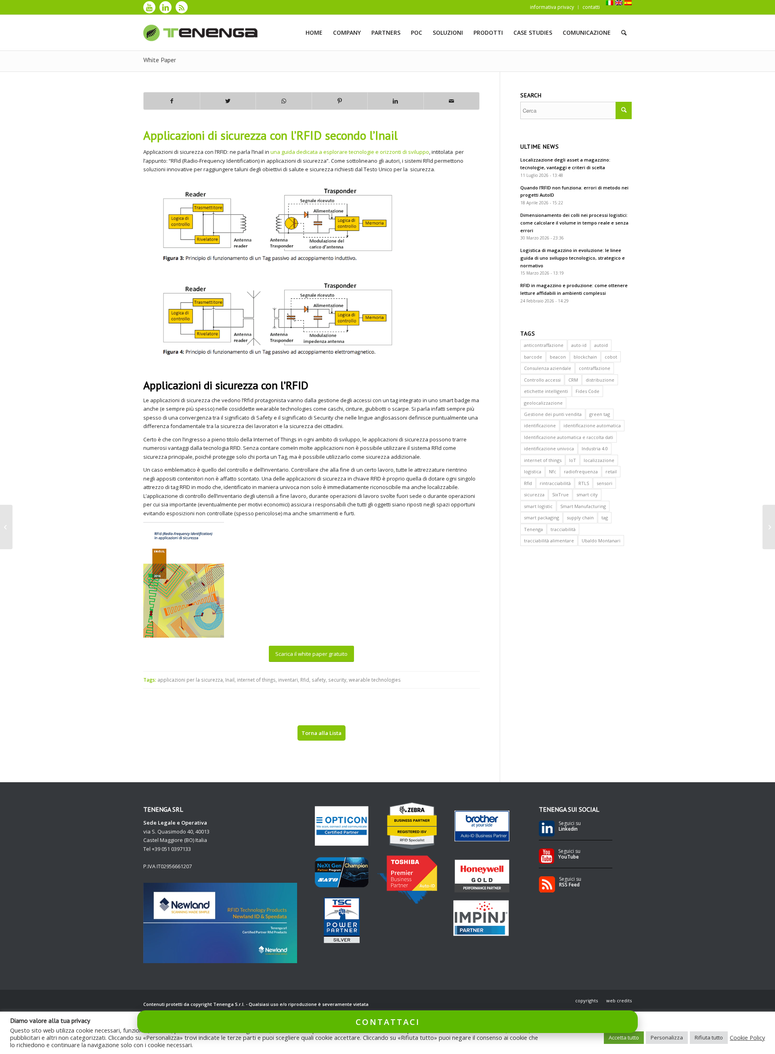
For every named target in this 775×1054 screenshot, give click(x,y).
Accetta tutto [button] (624, 1037)
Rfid (304, 679)
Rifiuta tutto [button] (709, 1037)
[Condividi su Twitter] (228, 100)
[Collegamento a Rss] (182, 7)
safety (319, 679)
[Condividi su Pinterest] (340, 100)
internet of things (256, 679)
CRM (573, 380)
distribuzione (600, 380)
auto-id (578, 345)
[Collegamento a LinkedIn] (165, 7)
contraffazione (594, 368)
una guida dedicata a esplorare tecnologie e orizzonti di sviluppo (349, 151)
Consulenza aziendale (547, 368)
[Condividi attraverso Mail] (452, 100)
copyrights (586, 1000)
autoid (601, 345)
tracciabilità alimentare (549, 540)
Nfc (552, 471)
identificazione (540, 425)
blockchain (585, 357)
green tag (599, 414)
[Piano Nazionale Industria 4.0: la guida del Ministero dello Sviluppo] (6, 527)
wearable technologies (375, 679)
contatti (591, 7)
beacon (558, 357)
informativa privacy (552, 7)
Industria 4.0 (595, 448)
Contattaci (388, 1021)
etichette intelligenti (546, 391)
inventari (288, 679)
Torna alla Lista (321, 733)
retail (611, 471)
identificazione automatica (592, 425)
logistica (532, 471)
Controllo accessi (542, 380)
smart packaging (541, 517)
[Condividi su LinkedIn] (395, 100)
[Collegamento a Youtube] (149, 7)
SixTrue (560, 494)
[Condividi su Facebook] (172, 100)
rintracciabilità (555, 483)
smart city (587, 494)
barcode (533, 357)
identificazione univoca (549, 448)
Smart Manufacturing (583, 506)
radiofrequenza (581, 471)
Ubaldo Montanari (601, 540)
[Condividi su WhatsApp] (284, 100)
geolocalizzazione (543, 403)
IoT (572, 460)
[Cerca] (624, 32)
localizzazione (599, 460)
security (337, 679)
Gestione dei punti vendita (553, 414)
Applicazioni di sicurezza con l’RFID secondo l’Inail (270, 135)
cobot (611, 357)
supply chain (580, 517)
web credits (619, 1000)
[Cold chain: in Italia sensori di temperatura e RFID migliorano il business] (768, 527)
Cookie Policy (747, 1037)
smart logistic (538, 506)
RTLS (583, 483)
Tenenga (533, 529)
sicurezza (534, 494)
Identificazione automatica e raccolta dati (568, 437)
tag (604, 517)
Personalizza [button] (667, 1037)
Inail (230, 679)
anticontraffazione (543, 345)
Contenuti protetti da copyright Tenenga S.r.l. (194, 1004)
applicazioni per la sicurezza (190, 679)
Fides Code (587, 391)
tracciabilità (563, 529)
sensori (604, 483)
